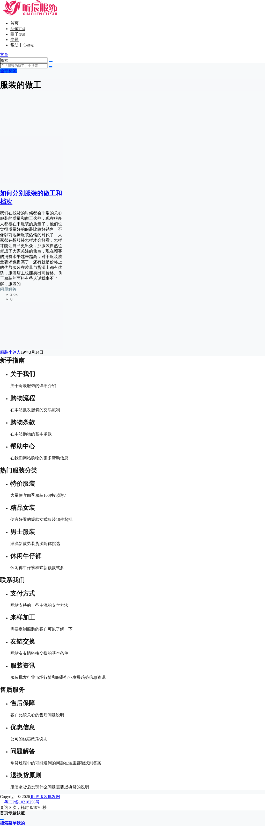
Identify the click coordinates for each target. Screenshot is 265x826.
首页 (14, 23)
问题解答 (8, 289)
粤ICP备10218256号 (22, 802)
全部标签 (8, 71)
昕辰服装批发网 (45, 796)
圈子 (17, 34)
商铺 (17, 28)
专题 (14, 39)
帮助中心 (22, 45)
